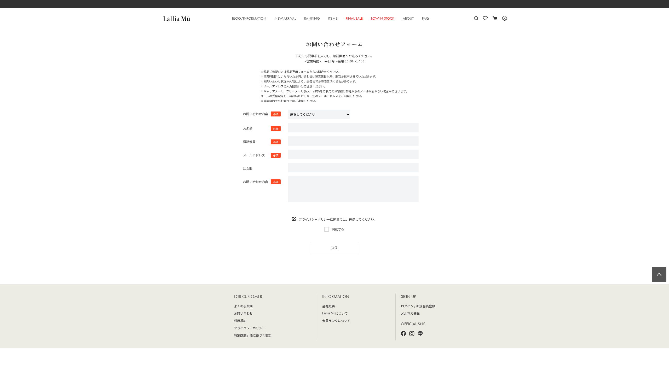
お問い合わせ (243, 313)
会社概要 (328, 306)
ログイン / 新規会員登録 (418, 306)
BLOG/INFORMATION (249, 18)
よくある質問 (243, 306)
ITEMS (332, 18)
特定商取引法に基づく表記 (253, 335)
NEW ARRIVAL (285, 18)
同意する (338, 229)
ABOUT (408, 18)
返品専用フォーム (297, 71)
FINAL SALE (354, 18)
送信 (334, 247)
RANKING (312, 18)
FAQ (425, 18)
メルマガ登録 (410, 313)
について (335, 313)
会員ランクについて (336, 320)
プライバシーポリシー (314, 219)
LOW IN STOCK (382, 18)
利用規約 (240, 320)
